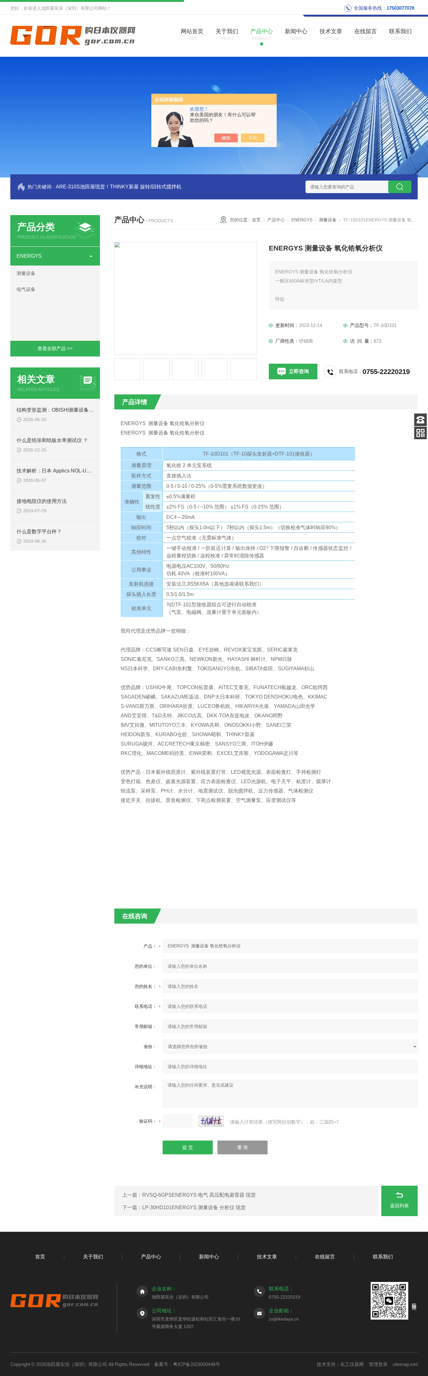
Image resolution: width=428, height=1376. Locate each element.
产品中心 (276, 219)
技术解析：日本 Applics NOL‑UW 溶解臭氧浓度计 (72, 470)
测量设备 (26, 273)
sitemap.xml (405, 1364)
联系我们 (383, 1256)
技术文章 (267, 1256)
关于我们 (93, 1256)
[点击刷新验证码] (211, 1121)
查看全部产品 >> (55, 348)
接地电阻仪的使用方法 (42, 501)
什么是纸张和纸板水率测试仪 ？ (52, 440)
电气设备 (26, 289)
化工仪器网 (352, 1364)
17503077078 (400, 8)
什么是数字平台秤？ (39, 531)
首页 (256, 219)
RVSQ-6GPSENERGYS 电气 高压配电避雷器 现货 (199, 1195)
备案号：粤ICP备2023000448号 (187, 1364)
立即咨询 (299, 371)
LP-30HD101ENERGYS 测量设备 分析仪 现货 (194, 1207)
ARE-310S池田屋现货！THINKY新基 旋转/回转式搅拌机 (118, 186)
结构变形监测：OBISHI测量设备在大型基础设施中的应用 (80, 410)
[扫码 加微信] (420, 433)
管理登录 (378, 1364)
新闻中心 (209, 1256)
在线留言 (325, 1256)
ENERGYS (29, 256)
